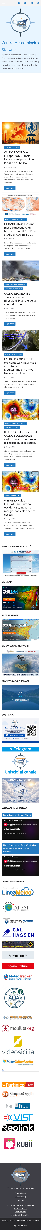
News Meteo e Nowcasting (13, 289)
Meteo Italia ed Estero (12, 147)
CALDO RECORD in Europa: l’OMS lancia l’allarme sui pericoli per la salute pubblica (19, 157)
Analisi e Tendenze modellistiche (15, 219)
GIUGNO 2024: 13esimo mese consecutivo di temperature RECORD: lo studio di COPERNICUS (20, 229)
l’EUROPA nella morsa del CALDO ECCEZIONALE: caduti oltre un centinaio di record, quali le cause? (20, 437)
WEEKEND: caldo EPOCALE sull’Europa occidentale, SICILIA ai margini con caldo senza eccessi (19, 507)
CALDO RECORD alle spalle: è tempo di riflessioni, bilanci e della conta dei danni (20, 299)
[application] (20, 829)
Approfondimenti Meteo (12, 496)
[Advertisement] (20, 94)
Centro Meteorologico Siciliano (27, 1220)
